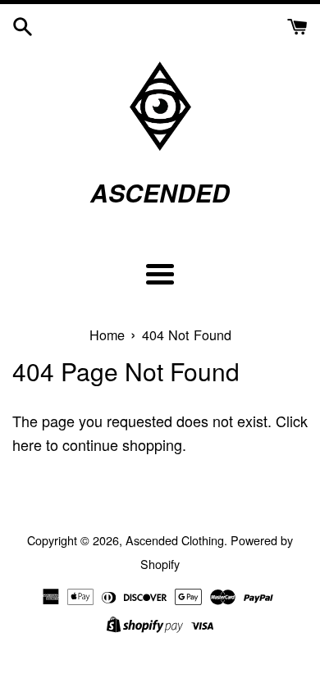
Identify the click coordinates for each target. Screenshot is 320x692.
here (27, 444)
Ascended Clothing (175, 540)
